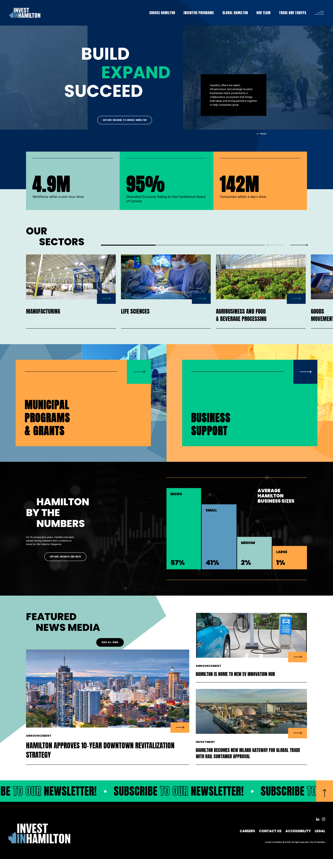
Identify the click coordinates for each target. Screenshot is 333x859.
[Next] (299, 245)
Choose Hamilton (162, 12)
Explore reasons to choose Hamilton (125, 120)
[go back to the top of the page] (324, 791)
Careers (247, 831)
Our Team (263, 12)
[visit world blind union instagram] (323, 819)
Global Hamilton (235, 12)
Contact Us (270, 831)
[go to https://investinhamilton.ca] (24, 13)
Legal (320, 831)
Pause (263, 133)
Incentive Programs (199, 12)
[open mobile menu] (319, 12)
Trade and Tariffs (292, 12)
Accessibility (298, 831)
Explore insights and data (65, 556)
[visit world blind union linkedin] (317, 819)
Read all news (110, 642)
